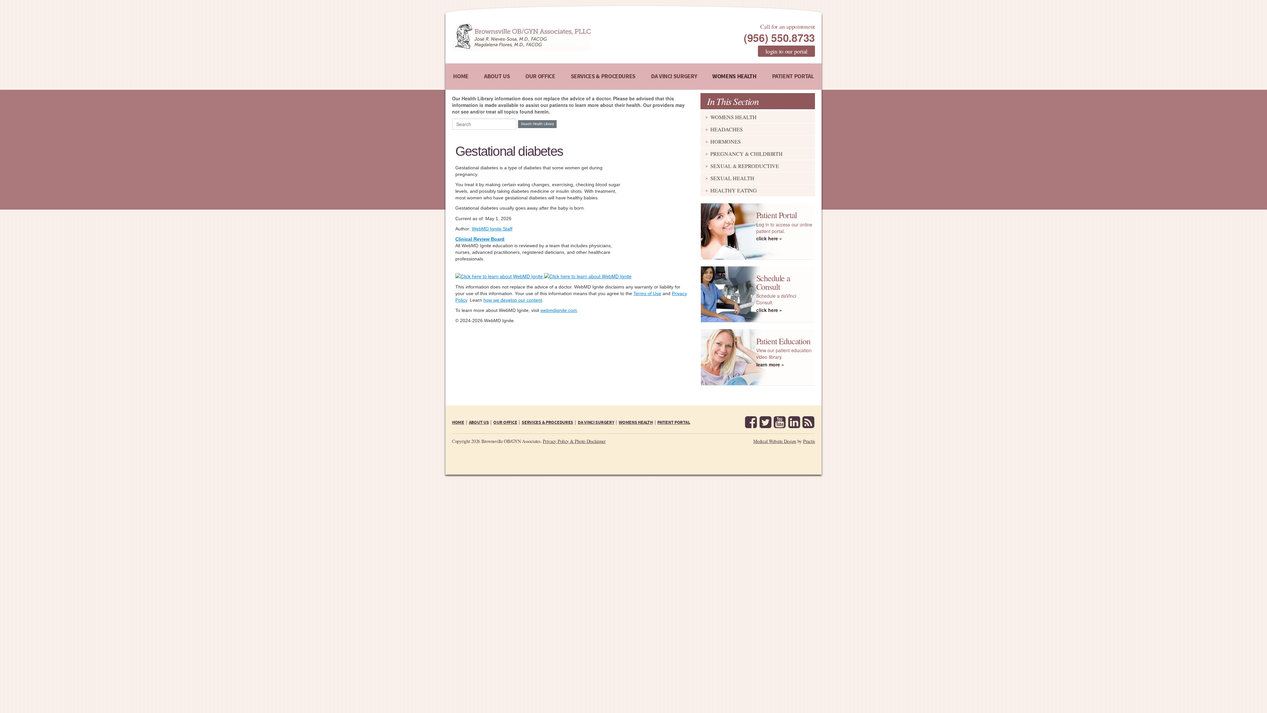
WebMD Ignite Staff (492, 228)
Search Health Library (537, 123)
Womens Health (734, 76)
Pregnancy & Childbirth (746, 153)
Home (461, 76)
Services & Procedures (603, 76)
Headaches (726, 129)
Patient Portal (793, 76)
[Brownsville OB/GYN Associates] (556, 36)
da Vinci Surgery (674, 76)
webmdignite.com (558, 310)
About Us (497, 76)
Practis (809, 441)
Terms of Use (647, 293)
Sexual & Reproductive (744, 165)
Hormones (725, 141)
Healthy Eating (733, 190)
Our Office (540, 76)
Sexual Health (732, 178)
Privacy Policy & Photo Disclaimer (574, 441)
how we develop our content (512, 300)
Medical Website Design (774, 441)
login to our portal (786, 51)
